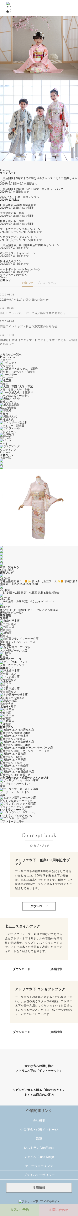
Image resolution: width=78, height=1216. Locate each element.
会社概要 (39, 1120)
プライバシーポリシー (39, 1175)
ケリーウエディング (39, 1166)
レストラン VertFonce (39, 1147)
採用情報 (39, 1187)
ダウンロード (39, 906)
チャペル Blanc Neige (39, 1156)
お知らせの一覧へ (11, 354)
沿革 (39, 1138)
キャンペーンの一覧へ (13, 274)
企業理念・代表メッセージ (39, 1129)
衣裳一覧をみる (9, 567)
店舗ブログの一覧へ (12, 612)
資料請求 (56, 969)
